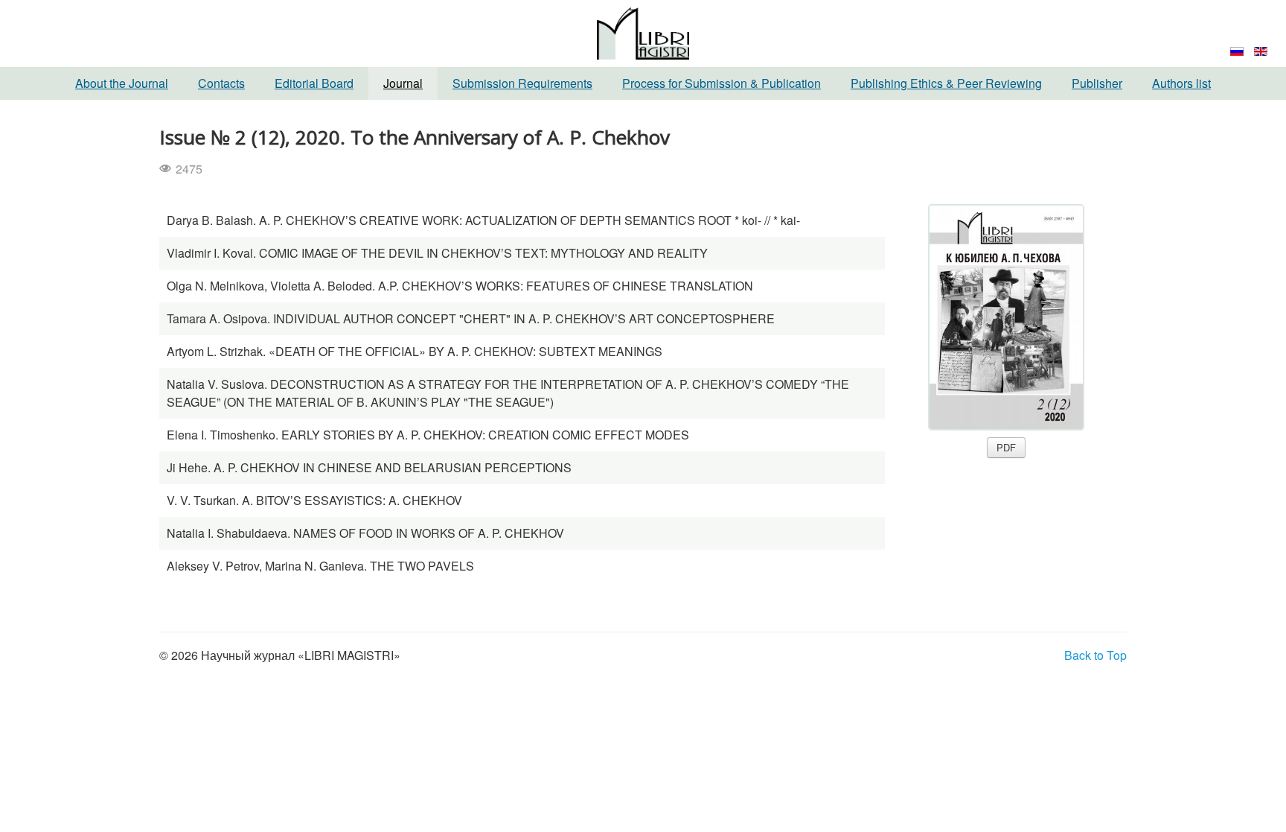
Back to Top (1095, 655)
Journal (403, 83)
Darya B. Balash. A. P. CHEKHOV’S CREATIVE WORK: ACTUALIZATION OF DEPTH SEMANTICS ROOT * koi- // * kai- (483, 220)
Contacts (221, 83)
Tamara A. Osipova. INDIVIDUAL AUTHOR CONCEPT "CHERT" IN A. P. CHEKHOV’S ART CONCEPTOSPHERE (471, 318)
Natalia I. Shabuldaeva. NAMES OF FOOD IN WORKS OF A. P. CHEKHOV (365, 533)
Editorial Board (314, 83)
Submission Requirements (522, 83)
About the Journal (121, 83)
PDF (1006, 447)
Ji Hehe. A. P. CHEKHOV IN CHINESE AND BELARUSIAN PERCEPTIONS (369, 467)
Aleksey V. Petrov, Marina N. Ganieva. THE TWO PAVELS (320, 565)
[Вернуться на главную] (643, 31)
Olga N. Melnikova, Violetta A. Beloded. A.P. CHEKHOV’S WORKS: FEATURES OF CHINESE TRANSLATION (460, 285)
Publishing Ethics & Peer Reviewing (946, 83)
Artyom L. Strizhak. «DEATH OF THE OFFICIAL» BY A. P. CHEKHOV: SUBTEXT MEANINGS (414, 351)
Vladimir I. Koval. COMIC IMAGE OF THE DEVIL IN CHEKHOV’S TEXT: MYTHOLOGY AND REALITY (437, 252)
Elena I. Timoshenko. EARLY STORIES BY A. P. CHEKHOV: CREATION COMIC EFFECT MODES (428, 434)
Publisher (1097, 83)
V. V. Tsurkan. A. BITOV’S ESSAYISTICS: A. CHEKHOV (314, 500)
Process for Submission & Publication (721, 83)
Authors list (1181, 83)
